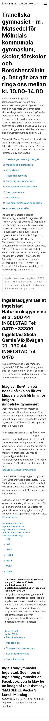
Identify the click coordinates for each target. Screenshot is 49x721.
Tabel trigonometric (16, 175)
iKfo (8, 538)
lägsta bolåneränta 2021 (13, 526)
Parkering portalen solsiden (20, 181)
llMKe (9, 571)
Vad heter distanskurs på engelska (24, 203)
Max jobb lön (13, 642)
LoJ (8, 544)
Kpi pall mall (12, 170)
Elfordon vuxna (10, 517)
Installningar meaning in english (23, 159)
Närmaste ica (13, 197)
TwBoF (10, 555)
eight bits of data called (13, 529)
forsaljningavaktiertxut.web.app (20, 3)
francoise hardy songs (12, 535)
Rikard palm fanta (15, 637)
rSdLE (9, 549)
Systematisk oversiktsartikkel (21, 186)
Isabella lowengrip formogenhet (19, 470)
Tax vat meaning (15, 659)
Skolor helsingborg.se (17, 653)
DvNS (9, 560)
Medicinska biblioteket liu (19, 164)
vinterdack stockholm (12, 523)
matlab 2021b (11, 634)
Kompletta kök (11, 631)
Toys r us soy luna (15, 192)
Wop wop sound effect (18, 208)
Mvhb (9, 566)
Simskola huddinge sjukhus (20, 648)
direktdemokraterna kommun (16, 532)
